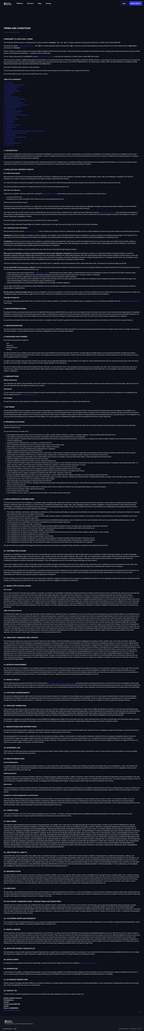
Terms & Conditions (123, 1028)
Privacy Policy (133, 1028)
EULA (139, 1028)
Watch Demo (135, 3)
